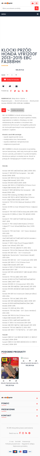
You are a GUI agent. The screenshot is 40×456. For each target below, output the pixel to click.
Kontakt (18, 441)
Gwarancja (26, 441)
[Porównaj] (16, 381)
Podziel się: (5, 91)
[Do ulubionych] (10, 381)
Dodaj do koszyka (13, 79)
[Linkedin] (18, 91)
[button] (36, 22)
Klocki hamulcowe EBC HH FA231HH (10, 383)
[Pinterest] (26, 91)
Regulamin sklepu (28, 444)
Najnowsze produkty (20, 446)
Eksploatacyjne (6, 101)
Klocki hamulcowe (21, 101)
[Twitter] (15, 91)
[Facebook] (11, 91)
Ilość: (3, 75)
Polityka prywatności (13, 444)
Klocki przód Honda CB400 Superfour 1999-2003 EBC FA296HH (30, 363)
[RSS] (22, 91)
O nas (11, 441)
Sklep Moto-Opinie (18, 98)
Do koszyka (3, 381)
